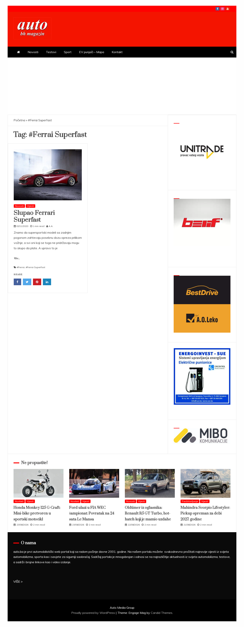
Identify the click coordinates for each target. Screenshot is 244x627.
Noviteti (19, 501)
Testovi (51, 52)
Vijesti (30, 205)
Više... (17, 258)
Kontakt (117, 52)
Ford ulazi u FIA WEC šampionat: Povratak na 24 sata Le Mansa (91, 513)
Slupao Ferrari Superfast (34, 216)
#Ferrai (21, 267)
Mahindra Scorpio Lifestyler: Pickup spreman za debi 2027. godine (205, 513)
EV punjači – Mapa (91, 52)
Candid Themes (161, 613)
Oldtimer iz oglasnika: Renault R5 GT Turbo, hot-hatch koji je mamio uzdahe (148, 513)
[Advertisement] (122, 86)
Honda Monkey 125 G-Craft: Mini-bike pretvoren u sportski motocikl (37, 513)
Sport (67, 52)
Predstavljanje (190, 501)
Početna (19, 120)
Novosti (33, 52)
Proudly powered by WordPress (93, 613)
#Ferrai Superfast (35, 267)
